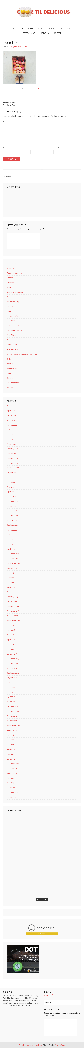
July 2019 (10, 573)
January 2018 (12, 654)
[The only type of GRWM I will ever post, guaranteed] (60, 865)
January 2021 (12, 506)
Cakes (9, 287)
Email (32, 148)
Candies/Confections (15, 292)
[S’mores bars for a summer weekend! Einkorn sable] (24, 845)
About (69, 28)
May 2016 (10, 745)
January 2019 (12, 601)
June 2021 (11, 482)
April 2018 (11, 640)
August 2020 (12, 530)
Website (60, 148)
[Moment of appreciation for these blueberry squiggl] (60, 845)
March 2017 (11, 702)
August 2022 (12, 425)
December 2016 (13, 711)
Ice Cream (11, 321)
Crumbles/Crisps (13, 302)
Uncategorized (13, 383)
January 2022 (12, 454)
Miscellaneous (12, 340)
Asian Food (11, 268)
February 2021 (12, 501)
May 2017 (10, 692)
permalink (35, 89)
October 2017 (12, 668)
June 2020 (11, 540)
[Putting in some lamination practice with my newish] (60, 824)
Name (5, 148)
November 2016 (13, 716)
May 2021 (10, 487)
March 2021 (11, 497)
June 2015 (11, 778)
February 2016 (12, 754)
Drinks (9, 311)
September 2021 (13, 468)
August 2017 (12, 678)
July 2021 (10, 477)
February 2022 (12, 449)
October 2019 (12, 559)
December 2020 (13, 511)
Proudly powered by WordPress (30, 1045)
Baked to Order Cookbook (32, 28)
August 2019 (12, 568)
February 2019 (12, 597)
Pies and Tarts (12, 349)
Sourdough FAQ (55, 28)
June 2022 (11, 435)
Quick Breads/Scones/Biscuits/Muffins (22, 354)
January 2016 (12, 759)
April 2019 (11, 587)
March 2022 (11, 444)
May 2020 (11, 544)
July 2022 (10, 430)
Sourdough (11, 373)
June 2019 (11, 578)
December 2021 (13, 458)
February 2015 (12, 792)
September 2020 (13, 525)
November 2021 (13, 463)
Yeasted (10, 388)
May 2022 (10, 439)
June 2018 (11, 630)
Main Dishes (11, 335)
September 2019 (13, 563)
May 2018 (10, 635)
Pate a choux (12, 345)
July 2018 (10, 625)
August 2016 (12, 730)
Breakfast (11, 283)
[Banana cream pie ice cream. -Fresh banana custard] (24, 865)
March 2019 (11, 592)
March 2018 (11, 644)
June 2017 (11, 687)
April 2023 (11, 411)
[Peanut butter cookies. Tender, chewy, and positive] (24, 824)
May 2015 (10, 783)
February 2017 (12, 706)
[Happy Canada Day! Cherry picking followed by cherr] (60, 886)
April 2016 (11, 749)
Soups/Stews (12, 369)
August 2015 (12, 773)
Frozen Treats (12, 316)
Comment (7, 122)
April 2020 (11, 549)
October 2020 (12, 520)
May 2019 (10, 582)
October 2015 (12, 769)
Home (14, 28)
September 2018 (13, 621)
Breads (10, 278)
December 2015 (13, 764)
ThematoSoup (60, 1045)
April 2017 (11, 697)
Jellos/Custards (13, 326)
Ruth (25, 47)
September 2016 (13, 726)
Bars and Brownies (14, 273)
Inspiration (44, 33)
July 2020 (10, 535)
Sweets (10, 378)
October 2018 (12, 616)
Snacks (10, 364)
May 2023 (10, 406)
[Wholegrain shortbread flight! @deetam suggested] (24, 886)
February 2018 (12, 649)
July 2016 (10, 735)
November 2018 (13, 611)
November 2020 (13, 516)
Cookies (10, 297)
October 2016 (12, 721)
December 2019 (13, 554)
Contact (57, 33)
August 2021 (12, 473)
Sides (9, 359)
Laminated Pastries (14, 330)
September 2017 (13, 673)
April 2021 (11, 492)
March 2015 (11, 788)
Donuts (10, 306)
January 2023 (12, 415)
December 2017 (13, 659)
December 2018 (13, 606)
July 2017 (10, 683)
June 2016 (11, 740)
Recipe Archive (29, 33)
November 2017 (13, 664)
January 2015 (12, 797)
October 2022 (12, 420)
